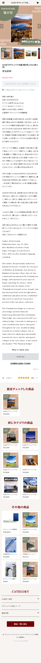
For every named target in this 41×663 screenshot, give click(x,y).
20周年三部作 (7, 599)
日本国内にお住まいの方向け (20, 363)
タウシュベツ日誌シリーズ (11, 606)
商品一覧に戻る (20, 624)
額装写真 (5, 613)
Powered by (18, 641)
